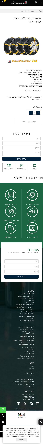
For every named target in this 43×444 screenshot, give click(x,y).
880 (36, 106)
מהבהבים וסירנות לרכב (26, 342)
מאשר (21, 440)
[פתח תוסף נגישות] (40, 422)
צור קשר (31, 368)
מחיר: (40, 107)
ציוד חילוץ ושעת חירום (27, 298)
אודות (32, 366)
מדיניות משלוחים (28, 373)
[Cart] (2, 2)
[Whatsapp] (3, 410)
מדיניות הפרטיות (12, 436)
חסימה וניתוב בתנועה (27, 309)
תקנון (32, 371)
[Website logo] (19, 2)
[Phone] (3, 416)
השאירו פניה (21, 133)
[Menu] (40, 2)
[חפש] (35, 2)
